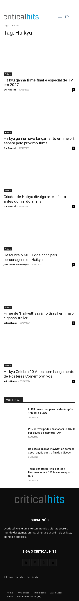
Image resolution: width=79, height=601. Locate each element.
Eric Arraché (10, 89)
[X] (44, 562)
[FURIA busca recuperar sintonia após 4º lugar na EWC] (14, 415)
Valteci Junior (10, 322)
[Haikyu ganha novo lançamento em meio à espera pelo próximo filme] (39, 116)
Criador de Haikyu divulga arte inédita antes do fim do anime (35, 199)
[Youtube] (53, 562)
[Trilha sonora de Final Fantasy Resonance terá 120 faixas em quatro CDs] (14, 474)
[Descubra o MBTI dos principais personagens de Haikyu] (39, 232)
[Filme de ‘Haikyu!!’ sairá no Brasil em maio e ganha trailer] (39, 291)
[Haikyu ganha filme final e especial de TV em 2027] (39, 58)
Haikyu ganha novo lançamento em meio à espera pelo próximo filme (39, 140)
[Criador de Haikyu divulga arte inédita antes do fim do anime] (39, 174)
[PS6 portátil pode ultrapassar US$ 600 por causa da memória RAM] (14, 434)
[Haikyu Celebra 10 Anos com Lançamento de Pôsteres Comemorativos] (39, 349)
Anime (8, 74)
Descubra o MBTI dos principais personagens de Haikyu (30, 257)
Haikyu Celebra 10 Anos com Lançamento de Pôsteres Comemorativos (39, 373)
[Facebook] (26, 562)
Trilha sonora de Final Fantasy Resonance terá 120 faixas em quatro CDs (50, 472)
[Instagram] (35, 562)
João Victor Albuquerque (16, 264)
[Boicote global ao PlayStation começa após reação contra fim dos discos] (14, 454)
